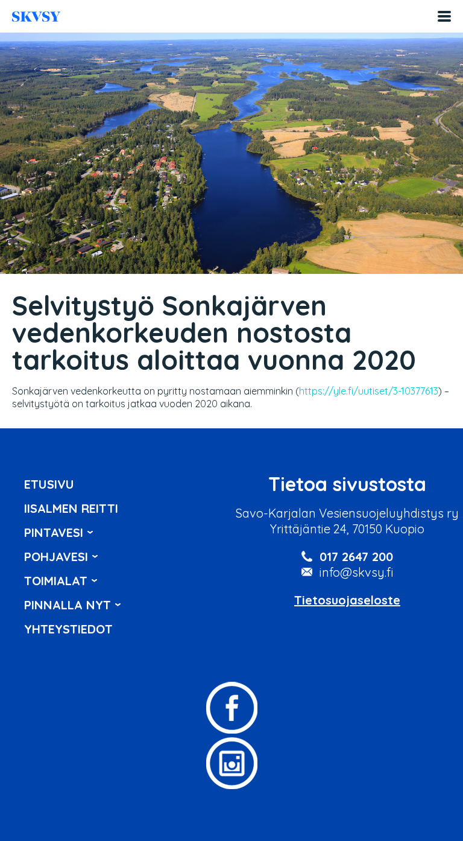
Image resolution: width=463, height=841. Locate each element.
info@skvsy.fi (357, 572)
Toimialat (55, 580)
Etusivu (49, 484)
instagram (231, 763)
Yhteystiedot (68, 628)
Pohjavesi (56, 556)
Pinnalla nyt (67, 604)
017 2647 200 (356, 556)
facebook (231, 708)
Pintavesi (53, 532)
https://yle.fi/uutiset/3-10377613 (368, 391)
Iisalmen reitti (36, 16)
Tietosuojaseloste (347, 600)
